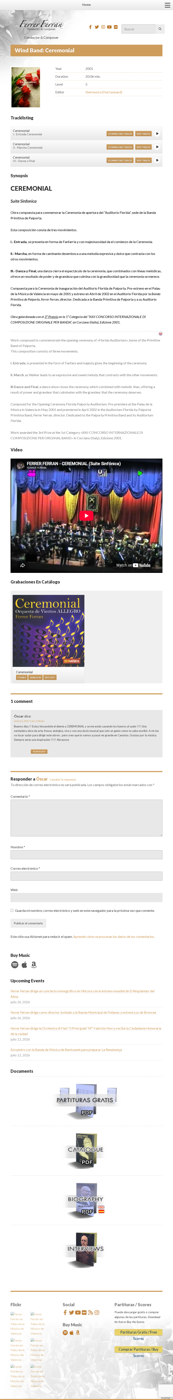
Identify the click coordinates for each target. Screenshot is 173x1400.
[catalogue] (86, 1150)
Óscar (42, 778)
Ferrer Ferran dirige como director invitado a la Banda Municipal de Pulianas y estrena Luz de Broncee (83, 1012)
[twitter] (96, 27)
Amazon (35, 677)
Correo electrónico (25, 868)
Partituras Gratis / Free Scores (138, 1332)
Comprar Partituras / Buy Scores (138, 1350)
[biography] (86, 1200)
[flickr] (115, 27)
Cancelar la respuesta (63, 779)
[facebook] (90, 27)
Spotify (50, 677)
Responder (39, 751)
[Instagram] (103, 27)
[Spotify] (15, 965)
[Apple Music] (24, 965)
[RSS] (90, 1312)
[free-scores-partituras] (86, 1100)
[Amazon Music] (34, 965)
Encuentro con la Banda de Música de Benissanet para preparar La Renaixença (66, 1050)
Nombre (18, 847)
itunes (22, 677)
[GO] (160, 28)
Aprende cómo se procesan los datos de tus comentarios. (114, 936)
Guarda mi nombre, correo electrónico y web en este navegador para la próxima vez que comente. (85, 910)
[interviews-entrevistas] (86, 1249)
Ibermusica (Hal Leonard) (103, 92)
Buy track (143, 133)
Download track (120, 133)
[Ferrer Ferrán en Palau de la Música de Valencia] (19, 1324)
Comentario (20, 796)
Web (14, 890)
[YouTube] (109, 27)
